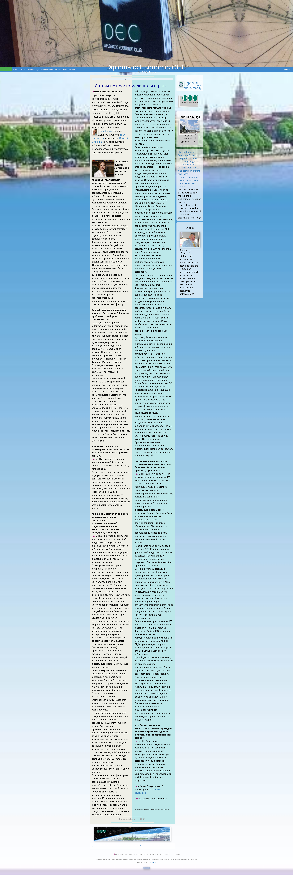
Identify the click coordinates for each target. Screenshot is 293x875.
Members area (47, 69)
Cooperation (120, 845)
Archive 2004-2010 (160, 845)
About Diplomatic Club (102, 845)
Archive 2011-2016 (148, 845)
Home (92, 845)
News (15, 69)
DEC (22, 69)
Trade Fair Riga (33, 69)
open (200, 80)
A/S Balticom (151, 862)
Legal (168, 845)
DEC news (112, 845)
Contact (287, 69)
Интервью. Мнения (96, 79)
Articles (58, 69)
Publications (129, 845)
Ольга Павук (105, 131)
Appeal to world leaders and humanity (192, 85)
